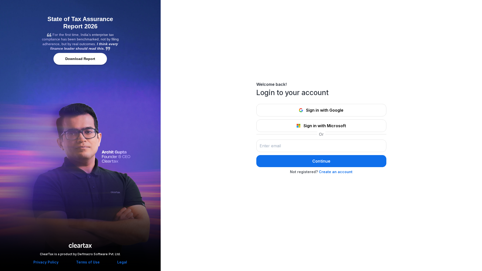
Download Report (80, 59)
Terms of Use (88, 262)
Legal (122, 262)
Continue (321, 161)
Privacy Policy (45, 262)
